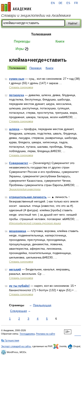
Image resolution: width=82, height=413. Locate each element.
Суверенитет (18, 163)
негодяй (15, 269)
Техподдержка (27, 333)
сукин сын (16, 78)
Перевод (35, 68)
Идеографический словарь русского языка (35, 223)
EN (53, 3)
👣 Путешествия (10, 340)
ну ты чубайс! (19, 285)
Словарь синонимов (21, 87)
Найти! (72, 23)
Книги (60, 41)
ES (68, 3)
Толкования (41, 34)
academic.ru (16, 6)
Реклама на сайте (45, 333)
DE (60, 3)
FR (76, 3)
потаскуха (16, 95)
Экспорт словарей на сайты (16, 346)
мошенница (17, 231)
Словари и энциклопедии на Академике (36, 15)
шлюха (14, 129)
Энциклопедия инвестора (25, 189)
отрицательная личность (28, 197)
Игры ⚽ (22, 49)
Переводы (22, 41)
